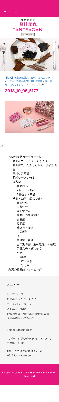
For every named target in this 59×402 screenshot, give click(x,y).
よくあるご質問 (16, 309)
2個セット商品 (26, 190)
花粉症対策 (24, 211)
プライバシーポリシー (20, 304)
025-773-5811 (23, 351)
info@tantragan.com (20, 355)
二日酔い (22, 256)
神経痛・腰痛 (25, 227)
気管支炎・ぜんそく (29, 248)
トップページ (15, 294)
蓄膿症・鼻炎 (25, 240)
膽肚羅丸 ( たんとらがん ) (30, 161)
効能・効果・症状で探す (28, 198)
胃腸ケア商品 (21, 173)
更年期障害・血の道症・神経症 (36, 244)
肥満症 (21, 223)
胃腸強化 (22, 202)
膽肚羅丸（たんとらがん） (23, 299)
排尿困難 (22, 231)
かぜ (19, 252)
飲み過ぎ (26, 261)
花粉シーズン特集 (24, 177)
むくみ (25, 265)
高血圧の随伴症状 (28, 215)
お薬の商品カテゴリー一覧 (25, 156)
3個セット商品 (26, 194)
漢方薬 (17, 181)
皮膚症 (21, 219)
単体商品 (22, 186)
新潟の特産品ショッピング (25, 269)
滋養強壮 (22, 206)
